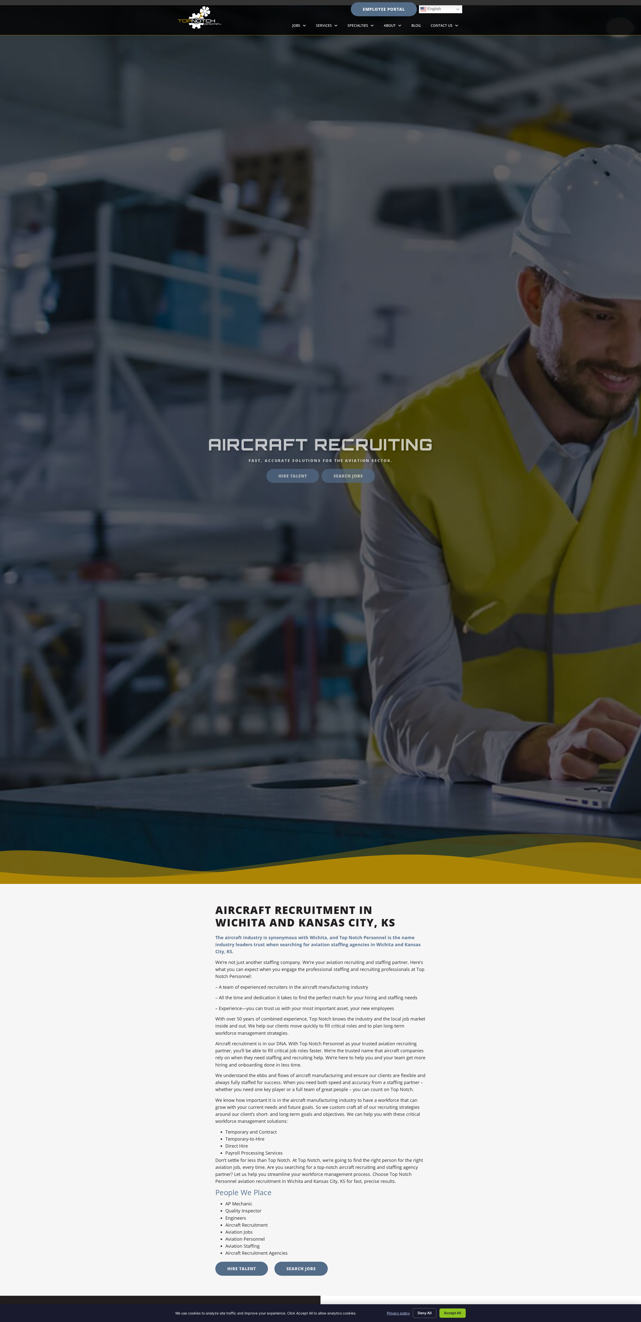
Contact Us (447, 26)
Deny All (425, 1313)
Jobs (301, 26)
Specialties (363, 26)
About (395, 26)
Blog (418, 26)
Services (329, 26)
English (430, 8)
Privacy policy (398, 1313)
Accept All (452, 1313)
